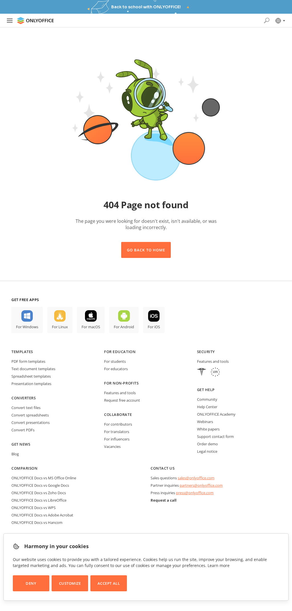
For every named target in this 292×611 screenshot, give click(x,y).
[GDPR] (215, 372)
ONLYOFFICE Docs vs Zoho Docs (38, 492)
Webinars (205, 421)
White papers (208, 429)
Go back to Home (146, 250)
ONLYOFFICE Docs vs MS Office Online (43, 477)
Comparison (24, 468)
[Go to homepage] (35, 20)
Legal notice (207, 451)
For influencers (116, 439)
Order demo (207, 443)
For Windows (27, 326)
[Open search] (266, 20)
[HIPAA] (201, 372)
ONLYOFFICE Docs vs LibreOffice (38, 500)
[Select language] (280, 20)
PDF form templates (28, 361)
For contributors (118, 424)
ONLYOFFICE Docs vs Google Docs (40, 485)
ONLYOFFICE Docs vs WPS (33, 507)
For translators (116, 431)
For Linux (60, 326)
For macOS (91, 326)
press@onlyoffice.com (195, 492)
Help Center (207, 406)
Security (206, 351)
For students (115, 361)
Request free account (122, 400)
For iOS (154, 326)
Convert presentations (30, 422)
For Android (124, 326)
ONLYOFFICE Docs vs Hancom (36, 522)
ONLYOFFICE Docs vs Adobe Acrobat (42, 515)
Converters (23, 397)
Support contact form (215, 436)
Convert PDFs (23, 429)
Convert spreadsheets (30, 415)
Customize (70, 583)
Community (207, 399)
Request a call (164, 500)
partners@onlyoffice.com (201, 485)
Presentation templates (31, 383)
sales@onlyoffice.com (196, 477)
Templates (22, 351)
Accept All (109, 583)
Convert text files (25, 407)
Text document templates (33, 368)
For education (119, 351)
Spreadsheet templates (31, 376)
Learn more (219, 565)
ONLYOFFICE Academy (216, 414)
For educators (116, 368)
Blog (15, 453)
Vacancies (112, 446)
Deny (31, 583)
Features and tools (120, 392)
